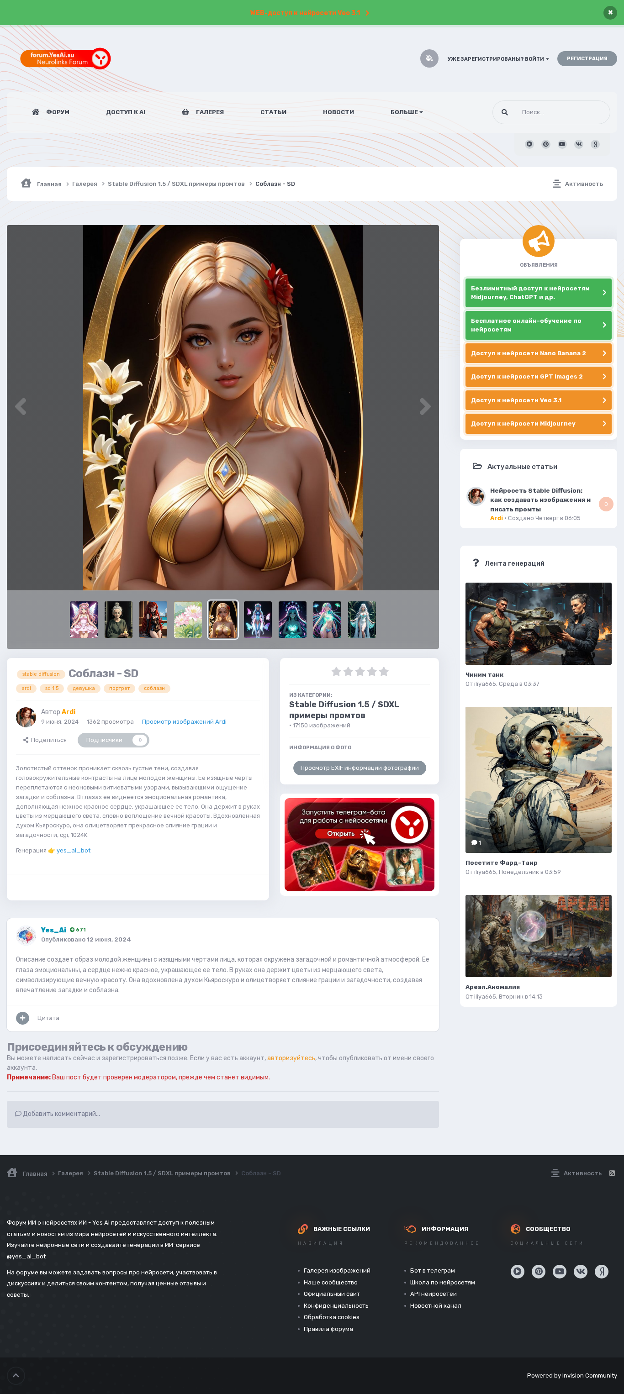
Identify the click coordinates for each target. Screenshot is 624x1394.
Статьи (273, 112)
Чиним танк (484, 674)
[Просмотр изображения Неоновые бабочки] (258, 619)
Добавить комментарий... (60, 1114)
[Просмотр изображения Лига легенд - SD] (153, 619)
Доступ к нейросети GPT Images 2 (527, 376)
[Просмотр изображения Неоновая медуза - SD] (327, 619)
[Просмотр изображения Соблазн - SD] (223, 619)
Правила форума (328, 1329)
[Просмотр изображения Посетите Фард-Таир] (538, 780)
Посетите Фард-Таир (501, 862)
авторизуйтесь (291, 1058)
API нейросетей (433, 1293)
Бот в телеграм (432, 1270)
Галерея (209, 112)
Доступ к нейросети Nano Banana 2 (528, 353)
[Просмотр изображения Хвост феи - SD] (84, 619)
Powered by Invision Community (572, 1375)
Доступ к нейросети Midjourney (523, 423)
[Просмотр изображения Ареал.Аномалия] (538, 936)
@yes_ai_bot (26, 1256)
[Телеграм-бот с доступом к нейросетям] (359, 844)
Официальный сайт (332, 1293)
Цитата (48, 1018)
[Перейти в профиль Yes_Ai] (26, 936)
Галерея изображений (337, 1270)
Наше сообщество (331, 1282)
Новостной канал (435, 1305)
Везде (590, 112)
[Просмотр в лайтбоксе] (223, 407)
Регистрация (587, 59)
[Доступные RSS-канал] (611, 1173)
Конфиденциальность (336, 1305)
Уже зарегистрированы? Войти (497, 59)
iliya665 (485, 683)
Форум (57, 112)
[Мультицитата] (22, 1018)
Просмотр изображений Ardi (184, 721)
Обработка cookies (332, 1317)
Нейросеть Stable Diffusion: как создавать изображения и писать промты (540, 500)
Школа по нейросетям (442, 1282)
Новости (338, 112)
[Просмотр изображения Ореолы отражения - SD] (293, 619)
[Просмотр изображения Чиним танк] (538, 624)
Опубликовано (86, 939)
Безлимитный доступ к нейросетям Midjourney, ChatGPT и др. (530, 293)
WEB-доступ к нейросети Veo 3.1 (305, 13)
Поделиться (47, 739)
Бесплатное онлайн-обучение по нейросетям (526, 325)
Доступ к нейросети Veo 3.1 (516, 400)
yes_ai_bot (73, 850)
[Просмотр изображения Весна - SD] (188, 619)
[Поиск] (504, 112)
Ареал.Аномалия (492, 987)
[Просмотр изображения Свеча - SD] (118, 619)
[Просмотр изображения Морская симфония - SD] (362, 619)
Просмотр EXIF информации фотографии (360, 767)
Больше (404, 112)
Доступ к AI (125, 112)
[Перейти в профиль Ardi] (26, 717)
